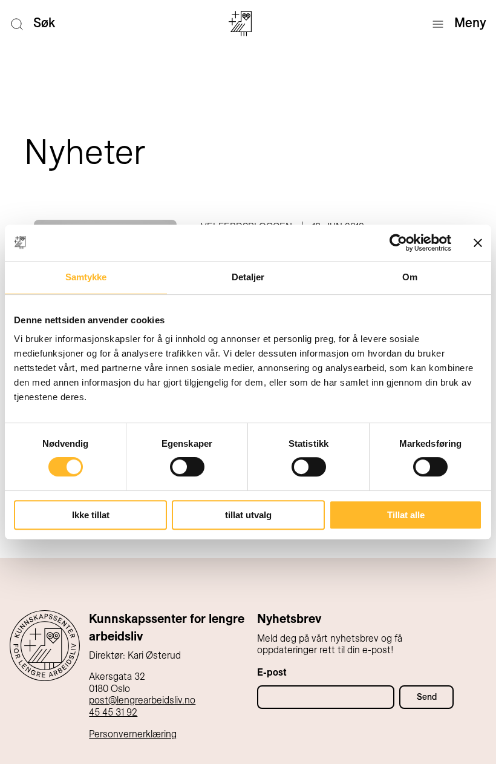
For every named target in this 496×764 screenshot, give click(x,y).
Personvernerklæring (133, 734)
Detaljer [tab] (248, 277)
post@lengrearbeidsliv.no (142, 700)
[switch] (187, 466)
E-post (272, 672)
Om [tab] (409, 277)
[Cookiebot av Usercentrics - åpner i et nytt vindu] (398, 243)
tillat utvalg (248, 515)
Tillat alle (406, 515)
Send (427, 697)
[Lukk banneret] (478, 243)
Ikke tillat (90, 515)
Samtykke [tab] (86, 277)
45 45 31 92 (113, 712)
